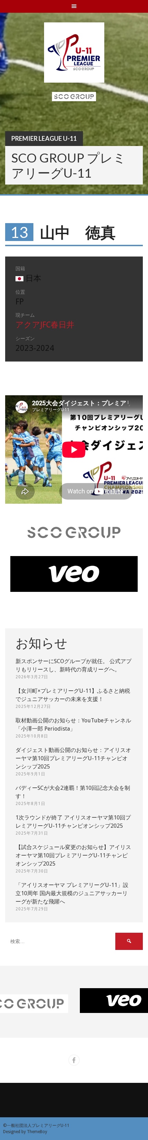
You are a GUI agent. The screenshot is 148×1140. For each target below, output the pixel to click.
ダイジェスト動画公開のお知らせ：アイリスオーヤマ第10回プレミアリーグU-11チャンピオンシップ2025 (73, 758)
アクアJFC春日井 (44, 325)
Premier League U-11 (44, 138)
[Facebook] (74, 1060)
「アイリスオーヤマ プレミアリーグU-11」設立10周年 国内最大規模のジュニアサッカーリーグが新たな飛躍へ (71, 893)
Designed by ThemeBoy (25, 1131)
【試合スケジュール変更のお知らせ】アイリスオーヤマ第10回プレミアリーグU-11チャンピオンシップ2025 (73, 855)
